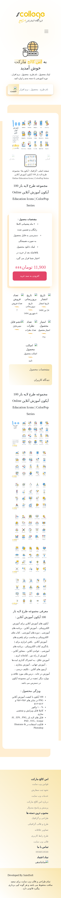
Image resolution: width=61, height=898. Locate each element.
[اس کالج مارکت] (30, 18)
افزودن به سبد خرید (29, 276)
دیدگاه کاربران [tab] (41, 379)
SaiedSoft (28, 875)
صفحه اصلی (43, 171)
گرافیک (33, 171)
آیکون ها (25, 171)
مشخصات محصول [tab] (39, 369)
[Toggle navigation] (46, 31)
